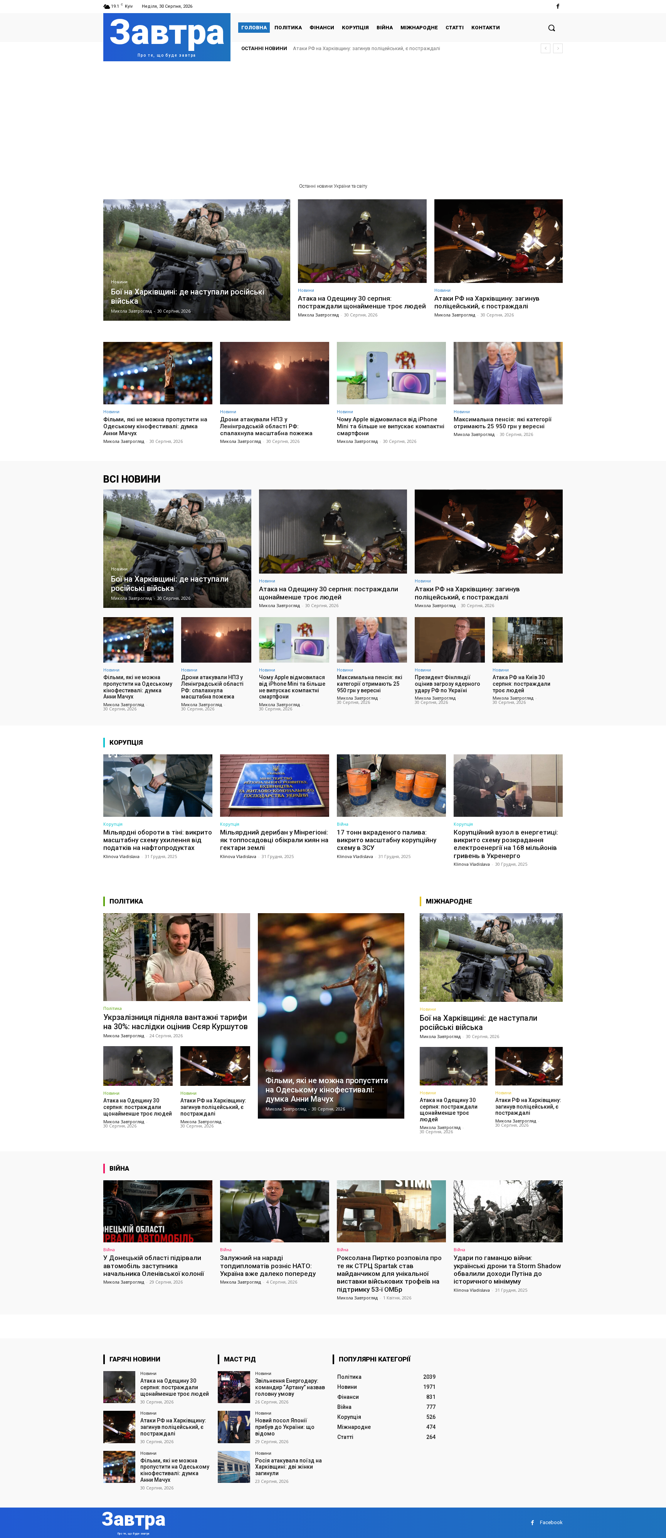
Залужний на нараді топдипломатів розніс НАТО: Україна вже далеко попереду (268, 1265)
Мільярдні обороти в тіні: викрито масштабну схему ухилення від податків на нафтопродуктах (157, 840)
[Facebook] (558, 6)
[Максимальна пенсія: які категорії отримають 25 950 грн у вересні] (508, 373)
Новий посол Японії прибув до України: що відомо (284, 1427)
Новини (119, 281)
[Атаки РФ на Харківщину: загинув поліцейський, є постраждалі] (498, 241)
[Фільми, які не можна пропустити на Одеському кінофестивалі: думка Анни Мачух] (157, 373)
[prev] (545, 48)
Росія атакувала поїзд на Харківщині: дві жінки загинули (288, 1467)
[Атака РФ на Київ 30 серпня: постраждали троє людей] (528, 640)
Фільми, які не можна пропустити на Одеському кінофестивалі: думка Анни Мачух (389, 48)
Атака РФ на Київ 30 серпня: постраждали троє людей (521, 683)
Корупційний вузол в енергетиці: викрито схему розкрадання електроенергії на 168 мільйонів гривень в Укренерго (506, 844)
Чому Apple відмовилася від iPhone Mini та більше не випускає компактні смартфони (390, 426)
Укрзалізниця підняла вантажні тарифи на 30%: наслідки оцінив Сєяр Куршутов (175, 1022)
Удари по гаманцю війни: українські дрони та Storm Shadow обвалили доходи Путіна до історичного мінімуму (507, 1269)
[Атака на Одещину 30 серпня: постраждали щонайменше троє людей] (362, 241)
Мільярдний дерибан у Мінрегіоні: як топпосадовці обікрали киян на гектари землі (274, 840)
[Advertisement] (333, 119)
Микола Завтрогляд (318, 315)
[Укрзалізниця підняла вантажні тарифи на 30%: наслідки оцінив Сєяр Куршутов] (176, 957)
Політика (112, 1008)
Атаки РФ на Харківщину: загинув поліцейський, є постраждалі (487, 302)
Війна (342, 824)
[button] (551, 28)
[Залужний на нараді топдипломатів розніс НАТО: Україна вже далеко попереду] (274, 1211)
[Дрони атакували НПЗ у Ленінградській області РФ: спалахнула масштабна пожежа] (274, 373)
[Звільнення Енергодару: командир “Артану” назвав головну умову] (234, 1387)
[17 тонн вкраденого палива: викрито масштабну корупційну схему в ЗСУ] (391, 785)
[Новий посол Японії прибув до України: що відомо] (234, 1427)
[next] (558, 48)
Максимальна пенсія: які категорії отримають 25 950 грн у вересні (502, 423)
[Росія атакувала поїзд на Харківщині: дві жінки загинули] (234, 1467)
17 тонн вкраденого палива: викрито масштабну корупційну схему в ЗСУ (386, 840)
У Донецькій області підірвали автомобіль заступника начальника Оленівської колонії (153, 1265)
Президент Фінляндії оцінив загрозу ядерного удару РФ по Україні (447, 683)
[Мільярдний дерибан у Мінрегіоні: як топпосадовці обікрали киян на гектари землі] (274, 785)
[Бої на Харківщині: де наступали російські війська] (196, 260)
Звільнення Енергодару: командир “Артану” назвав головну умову (290, 1387)
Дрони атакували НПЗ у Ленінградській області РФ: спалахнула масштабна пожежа (266, 426)
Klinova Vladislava (121, 856)
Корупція (113, 824)
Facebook (551, 1522)
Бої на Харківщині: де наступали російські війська (478, 1022)
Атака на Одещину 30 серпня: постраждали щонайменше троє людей (362, 302)
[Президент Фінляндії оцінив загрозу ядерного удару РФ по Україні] (450, 640)
